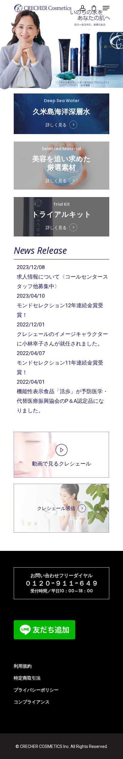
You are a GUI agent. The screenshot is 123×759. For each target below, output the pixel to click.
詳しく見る (56, 125)
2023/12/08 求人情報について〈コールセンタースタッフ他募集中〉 (62, 276)
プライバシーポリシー (36, 690)
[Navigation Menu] (106, 8)
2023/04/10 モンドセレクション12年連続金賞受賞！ (60, 305)
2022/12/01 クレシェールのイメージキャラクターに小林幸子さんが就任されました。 (62, 334)
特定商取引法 (27, 678)
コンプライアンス (32, 702)
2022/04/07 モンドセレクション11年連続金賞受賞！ (60, 362)
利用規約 (23, 666)
